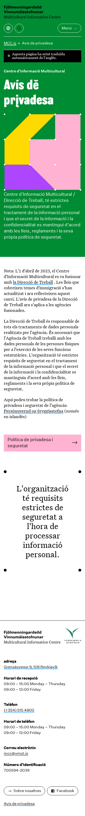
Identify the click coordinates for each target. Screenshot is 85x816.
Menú (67, 28)
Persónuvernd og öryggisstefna (33, 411)
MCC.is (10, 43)
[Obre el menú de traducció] (8, 28)
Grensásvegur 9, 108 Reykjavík (31, 667)
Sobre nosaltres (27, 791)
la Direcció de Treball (33, 282)
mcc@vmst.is (16, 753)
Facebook (65, 791)
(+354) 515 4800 (19, 710)
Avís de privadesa (37, 43)
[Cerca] (19, 28)
